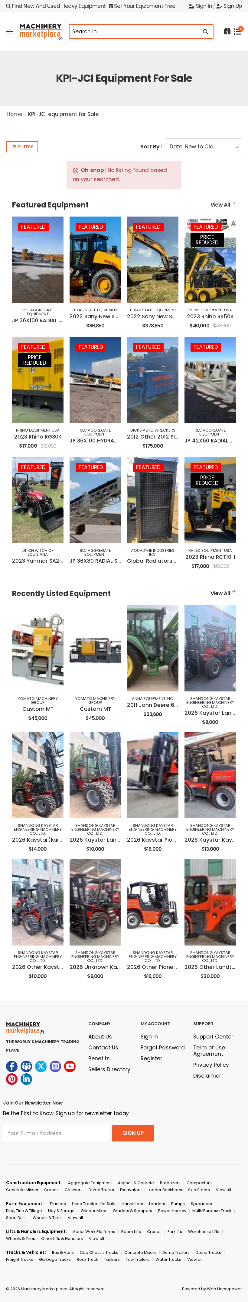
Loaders (157, 1204)
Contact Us (103, 1047)
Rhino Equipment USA (210, 310)
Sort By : (151, 146)
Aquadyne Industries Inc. (153, 552)
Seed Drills (16, 1218)
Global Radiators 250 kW (160, 561)
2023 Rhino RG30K (38, 436)
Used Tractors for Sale (94, 1204)
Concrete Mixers (22, 1190)
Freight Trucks (19, 1259)
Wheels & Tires (47, 1218)
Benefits (99, 1058)
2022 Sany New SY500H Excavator (172, 316)
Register (151, 1058)
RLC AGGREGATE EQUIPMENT (38, 312)
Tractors (58, 1204)
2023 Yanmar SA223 (39, 561)
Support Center (213, 1036)
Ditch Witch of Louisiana (38, 552)
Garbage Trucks (55, 1259)
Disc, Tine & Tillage (24, 1211)
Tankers (112, 1259)
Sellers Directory (109, 1069)
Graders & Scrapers (132, 1211)
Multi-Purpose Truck (211, 1211)
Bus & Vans (63, 1252)
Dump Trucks (101, 1190)
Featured (33, 226)
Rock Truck (87, 1259)
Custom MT (38, 709)
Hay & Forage (61, 1211)
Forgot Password (163, 1047)
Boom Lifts (131, 1232)
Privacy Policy (211, 1064)
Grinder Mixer (94, 1211)
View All (220, 204)
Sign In (204, 6)
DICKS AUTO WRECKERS (152, 430)
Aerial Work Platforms (94, 1232)
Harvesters (132, 1204)
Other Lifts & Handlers (62, 1239)
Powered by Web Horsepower (212, 1289)
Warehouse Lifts (203, 1232)
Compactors (199, 1183)
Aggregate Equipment (90, 1183)
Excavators (131, 1190)
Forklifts (175, 1232)
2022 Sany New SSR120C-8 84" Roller (118, 316)
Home (14, 114)
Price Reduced (207, 240)
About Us (100, 1036)
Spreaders (201, 1204)
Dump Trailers (176, 1252)
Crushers (74, 1190)
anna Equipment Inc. (153, 699)
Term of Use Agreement (209, 1051)
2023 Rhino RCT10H (210, 557)
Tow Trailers (137, 1259)
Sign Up (233, 6)
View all (223, 1190)
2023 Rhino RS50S (210, 316)
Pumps (178, 1204)
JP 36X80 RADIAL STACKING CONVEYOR (120, 561)
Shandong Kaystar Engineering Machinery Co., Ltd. (210, 702)
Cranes (51, 1190)
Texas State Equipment (95, 310)
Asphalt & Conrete (136, 1183)
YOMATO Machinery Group (38, 700)
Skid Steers (199, 1190)
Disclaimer (207, 1075)
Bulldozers (170, 1183)
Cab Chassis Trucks (99, 1252)
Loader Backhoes (165, 1190)
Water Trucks (168, 1259)
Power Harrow (172, 1211)
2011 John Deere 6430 (155, 705)
